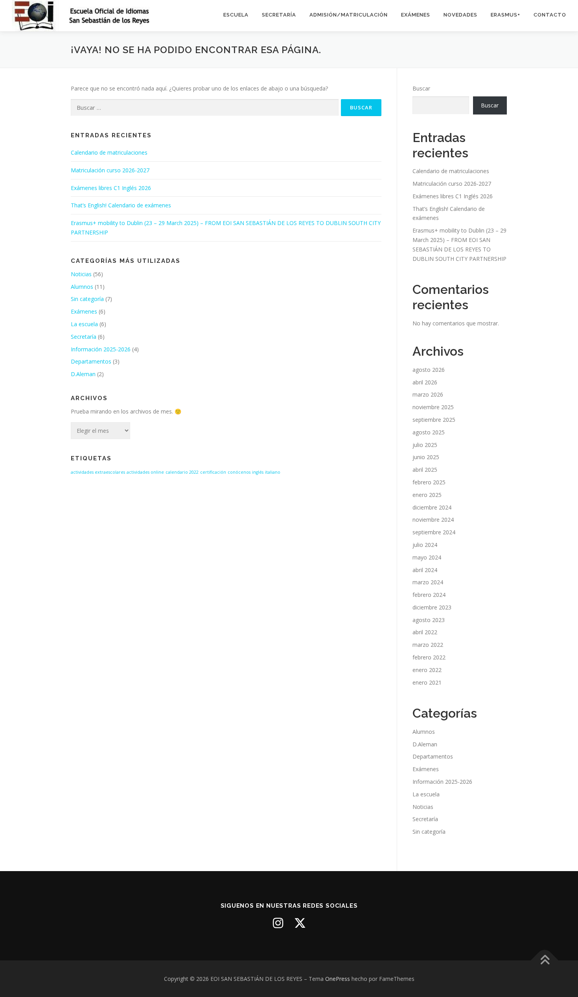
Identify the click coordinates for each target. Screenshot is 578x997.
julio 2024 (424, 544)
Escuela (236, 15)
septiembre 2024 (433, 532)
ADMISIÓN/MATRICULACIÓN (348, 15)
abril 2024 (424, 570)
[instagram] (278, 923)
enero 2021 (427, 682)
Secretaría (279, 15)
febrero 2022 (428, 657)
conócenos (239, 472)
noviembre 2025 (433, 407)
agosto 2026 (428, 369)
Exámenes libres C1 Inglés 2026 (111, 188)
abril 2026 (424, 382)
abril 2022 (424, 632)
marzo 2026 (427, 394)
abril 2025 (424, 469)
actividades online (145, 472)
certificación (213, 472)
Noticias (81, 274)
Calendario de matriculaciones (109, 152)
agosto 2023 (428, 620)
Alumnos (82, 286)
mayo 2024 (426, 557)
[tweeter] (300, 923)
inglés (257, 472)
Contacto (550, 15)
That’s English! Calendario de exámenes (121, 205)
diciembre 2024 (431, 507)
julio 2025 (424, 445)
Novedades (460, 15)
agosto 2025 (428, 432)
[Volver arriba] (545, 960)
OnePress (337, 978)
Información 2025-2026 (101, 349)
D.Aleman (83, 374)
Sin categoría (87, 299)
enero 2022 (427, 670)
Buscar (421, 88)
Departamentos (91, 361)
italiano (272, 472)
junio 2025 (425, 457)
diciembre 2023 (431, 607)
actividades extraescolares (98, 472)
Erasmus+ (505, 15)
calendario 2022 (182, 472)
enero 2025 (427, 494)
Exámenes (415, 15)
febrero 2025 (428, 482)
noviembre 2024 (433, 519)
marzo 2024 (427, 582)
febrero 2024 (428, 594)
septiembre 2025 (433, 419)
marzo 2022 (427, 644)
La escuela (84, 324)
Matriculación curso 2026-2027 (110, 170)
